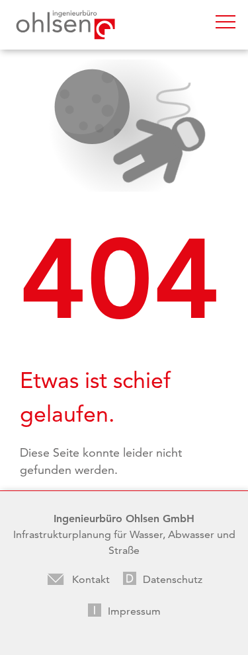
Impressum (134, 611)
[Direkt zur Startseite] (65, 25)
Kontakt (91, 579)
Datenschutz (172, 579)
